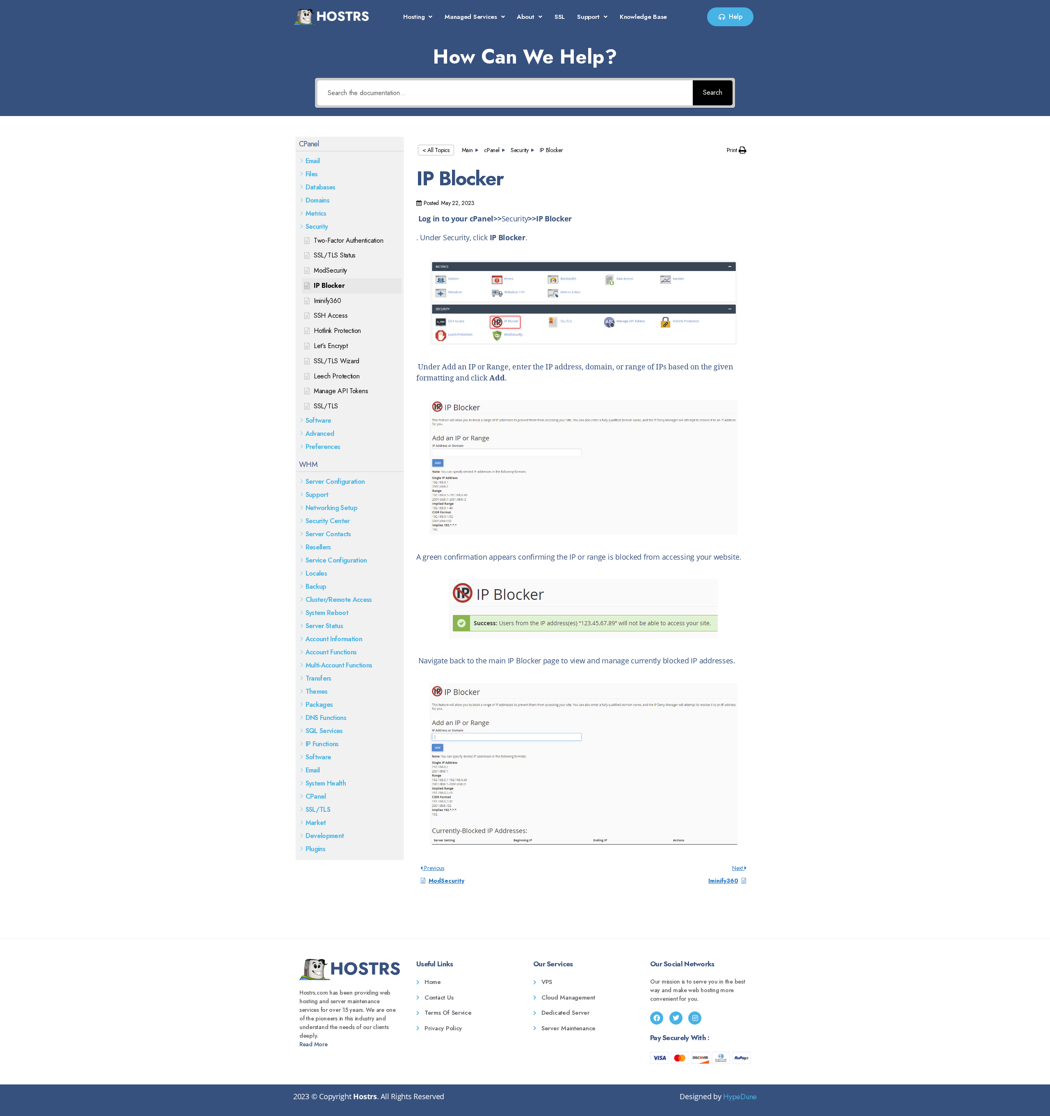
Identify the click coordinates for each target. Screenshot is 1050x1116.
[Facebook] (656, 1018)
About (525, 16)
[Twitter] (675, 1018)
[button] (417, 17)
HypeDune (740, 1096)
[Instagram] (694, 1018)
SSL (560, 16)
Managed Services (471, 16)
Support (588, 16)
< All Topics (436, 150)
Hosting (414, 16)
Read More (313, 1044)
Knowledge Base (643, 16)
